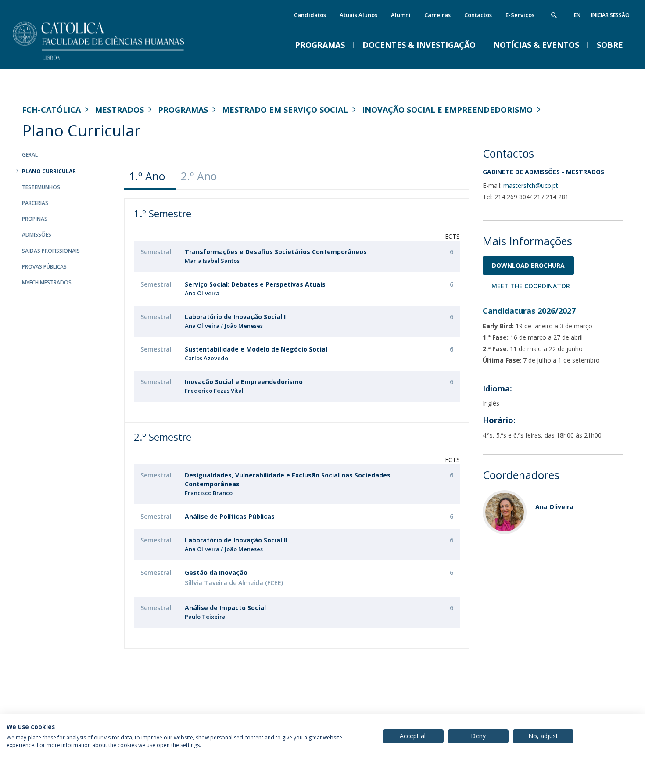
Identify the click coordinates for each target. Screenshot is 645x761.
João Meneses (244, 326)
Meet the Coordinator (530, 286)
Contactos (478, 15)
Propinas (34, 219)
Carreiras (437, 15)
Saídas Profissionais (51, 251)
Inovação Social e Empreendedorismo (447, 109)
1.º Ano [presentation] (147, 176)
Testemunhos (41, 187)
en (577, 15)
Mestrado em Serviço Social (285, 109)
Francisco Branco (209, 493)
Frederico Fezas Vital (214, 391)
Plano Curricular (49, 171)
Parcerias (35, 203)
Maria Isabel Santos (212, 261)
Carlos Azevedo (206, 358)
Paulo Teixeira (205, 617)
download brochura (528, 265)
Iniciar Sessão (610, 15)
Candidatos (310, 15)
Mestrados (119, 109)
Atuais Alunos (358, 15)
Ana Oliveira (202, 293)
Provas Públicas (44, 266)
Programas (183, 109)
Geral (30, 154)
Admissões (36, 234)
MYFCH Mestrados (47, 282)
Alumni (401, 15)
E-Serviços (519, 15)
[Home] (109, 60)
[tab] (150, 176)
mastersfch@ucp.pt (530, 185)
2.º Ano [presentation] (199, 176)
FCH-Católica (51, 109)
